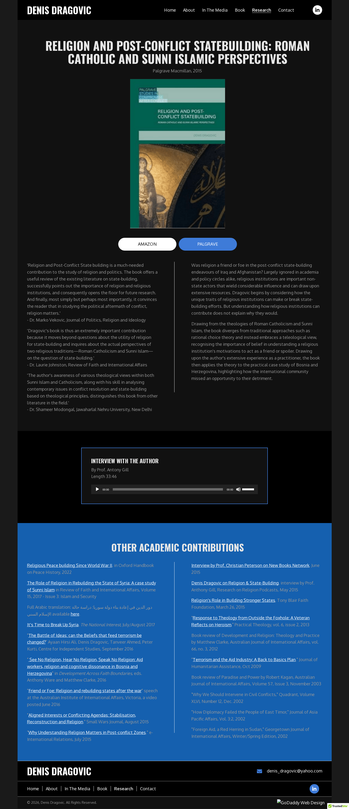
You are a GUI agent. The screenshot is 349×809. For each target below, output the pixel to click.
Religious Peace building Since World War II (69, 565)
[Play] (97, 489)
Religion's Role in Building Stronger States (233, 600)
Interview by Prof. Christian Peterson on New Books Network (250, 565)
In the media (77, 788)
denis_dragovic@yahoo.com (294, 770)
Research (123, 788)
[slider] (248, 489)
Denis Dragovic (59, 10)
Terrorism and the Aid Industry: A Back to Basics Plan (244, 659)
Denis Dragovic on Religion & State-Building (235, 582)
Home (33, 788)
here (75, 614)
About (52, 788)
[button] (317, 10)
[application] (174, 489)
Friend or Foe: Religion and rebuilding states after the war (84, 690)
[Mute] (238, 489)
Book (102, 788)
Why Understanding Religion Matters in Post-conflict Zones (87, 732)
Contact (148, 788)
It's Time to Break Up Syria (53, 624)
